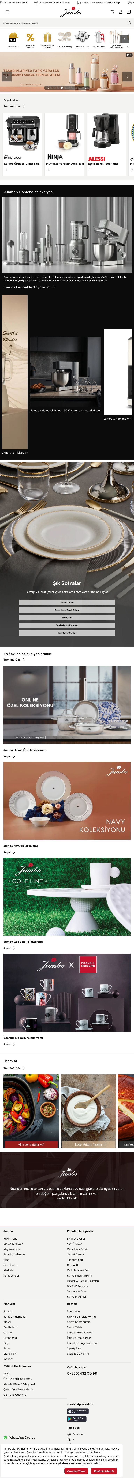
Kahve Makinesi (76, 1296)
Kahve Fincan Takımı (79, 1275)
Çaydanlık (73, 1265)
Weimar (8, 1359)
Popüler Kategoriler (80, 1231)
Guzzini (7, 1332)
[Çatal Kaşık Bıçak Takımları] (116, 39)
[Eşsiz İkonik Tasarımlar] (106, 144)
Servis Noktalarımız (78, 1322)
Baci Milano (10, 1327)
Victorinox (9, 1353)
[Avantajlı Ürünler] (30, 39)
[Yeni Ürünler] (13, 39)
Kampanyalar (11, 1275)
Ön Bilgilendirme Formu (17, 1379)
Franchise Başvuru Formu (82, 1343)
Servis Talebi (74, 1327)
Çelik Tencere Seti (78, 1270)
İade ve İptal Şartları (79, 1338)
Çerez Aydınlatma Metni (18, 1389)
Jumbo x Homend (14, 1316)
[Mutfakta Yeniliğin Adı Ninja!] (64, 144)
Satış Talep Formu (78, 1353)
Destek (72, 1304)
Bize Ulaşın (73, 1311)
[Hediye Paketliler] (47, 39)
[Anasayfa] (70, 12)
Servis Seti (67, 617)
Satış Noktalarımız (14, 1254)
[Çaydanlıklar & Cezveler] (99, 39)
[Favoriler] (113, 12)
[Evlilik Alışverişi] (65, 39)
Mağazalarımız (11, 1249)
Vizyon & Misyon (13, 1244)
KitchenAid (10, 1338)
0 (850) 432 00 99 (82, 1373)
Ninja (6, 1343)
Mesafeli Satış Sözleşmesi (19, 1384)
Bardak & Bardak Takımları (83, 1281)
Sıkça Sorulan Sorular (80, 1332)
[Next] (127, 76)
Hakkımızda (10, 1238)
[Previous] (7, 76)
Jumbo (8, 1231)
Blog (6, 1260)
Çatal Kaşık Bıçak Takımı (67, 610)
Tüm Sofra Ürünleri (67, 633)
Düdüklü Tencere (77, 1286)
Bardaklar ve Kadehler (67, 625)
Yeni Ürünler (74, 1244)
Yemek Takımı (67, 602)
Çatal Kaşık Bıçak (77, 1249)
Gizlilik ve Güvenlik (14, 1395)
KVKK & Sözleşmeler (17, 1366)
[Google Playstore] (99, 1419)
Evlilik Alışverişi (76, 1238)
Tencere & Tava (76, 1291)
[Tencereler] (82, 39)
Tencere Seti (75, 1260)
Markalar (8, 1270)
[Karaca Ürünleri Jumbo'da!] (22, 144)
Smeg (6, 1348)
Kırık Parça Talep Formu (81, 1316)
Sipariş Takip (74, 1348)
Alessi (7, 1322)
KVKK (6, 1373)
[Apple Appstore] (99, 1411)
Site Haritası (10, 1265)
